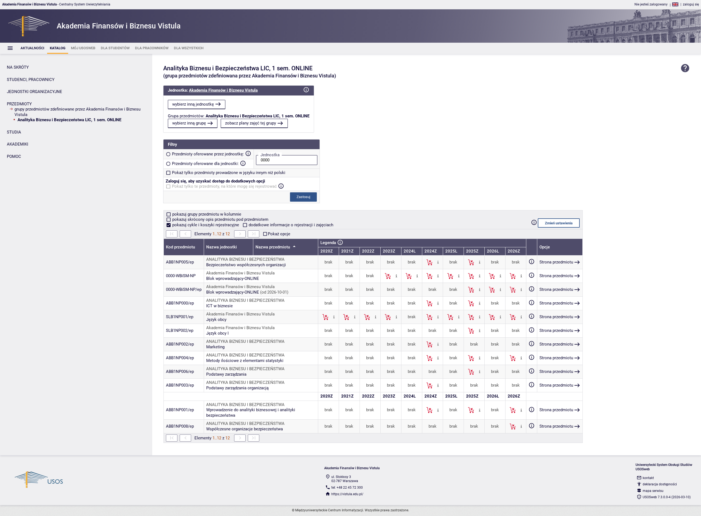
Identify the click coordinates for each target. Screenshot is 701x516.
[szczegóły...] (438, 262)
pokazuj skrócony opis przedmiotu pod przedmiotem (219, 219)
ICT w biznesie (219, 305)
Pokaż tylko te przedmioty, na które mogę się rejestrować (224, 186)
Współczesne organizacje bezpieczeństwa (244, 429)
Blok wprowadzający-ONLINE (232, 278)
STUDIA (14, 132)
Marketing (215, 346)
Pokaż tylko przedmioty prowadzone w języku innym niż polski (228, 172)
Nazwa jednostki (221, 247)
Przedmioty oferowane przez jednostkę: (208, 154)
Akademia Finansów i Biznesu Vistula (223, 90)
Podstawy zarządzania (226, 374)
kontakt (648, 478)
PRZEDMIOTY (19, 104)
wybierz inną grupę (189, 123)
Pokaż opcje (279, 233)
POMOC (14, 156)
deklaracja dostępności (660, 484)
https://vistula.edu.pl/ (347, 494)
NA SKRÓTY (18, 67)
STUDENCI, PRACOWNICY (30, 79)
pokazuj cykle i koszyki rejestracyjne (205, 224)
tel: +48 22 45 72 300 (347, 487)
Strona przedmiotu (556, 262)
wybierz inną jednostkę (193, 104)
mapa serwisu (653, 491)
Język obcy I (217, 333)
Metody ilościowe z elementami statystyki (244, 360)
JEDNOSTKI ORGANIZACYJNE (34, 91)
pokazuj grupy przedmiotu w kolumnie (206, 214)
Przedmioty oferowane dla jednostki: (205, 163)
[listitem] (32, 48)
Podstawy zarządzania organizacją (237, 387)
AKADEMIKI (17, 144)
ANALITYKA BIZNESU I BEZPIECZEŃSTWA (245, 259)
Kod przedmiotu (180, 247)
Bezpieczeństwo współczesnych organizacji (246, 264)
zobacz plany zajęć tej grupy (250, 123)
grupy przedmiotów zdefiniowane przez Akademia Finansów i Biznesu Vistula (77, 112)
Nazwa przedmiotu (273, 247)
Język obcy (216, 319)
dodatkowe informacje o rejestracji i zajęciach (290, 224)
